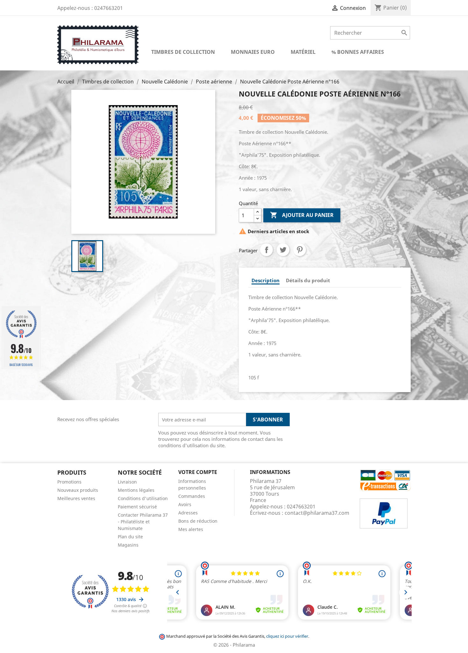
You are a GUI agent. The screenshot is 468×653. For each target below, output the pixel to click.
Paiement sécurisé (137, 507)
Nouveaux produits (77, 490)
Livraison (127, 482)
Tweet (283, 249)
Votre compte (197, 472)
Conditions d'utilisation (143, 498)
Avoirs (184, 504)
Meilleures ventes (76, 498)
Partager (266, 249)
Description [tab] (266, 280)
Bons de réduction (197, 521)
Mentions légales (136, 490)
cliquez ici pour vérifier (287, 636)
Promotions (69, 482)
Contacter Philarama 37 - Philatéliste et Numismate (143, 521)
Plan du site (130, 537)
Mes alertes (190, 529)
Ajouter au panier (302, 215)
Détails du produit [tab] (308, 280)
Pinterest (299, 249)
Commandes (191, 496)
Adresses (188, 513)
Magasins (128, 545)
